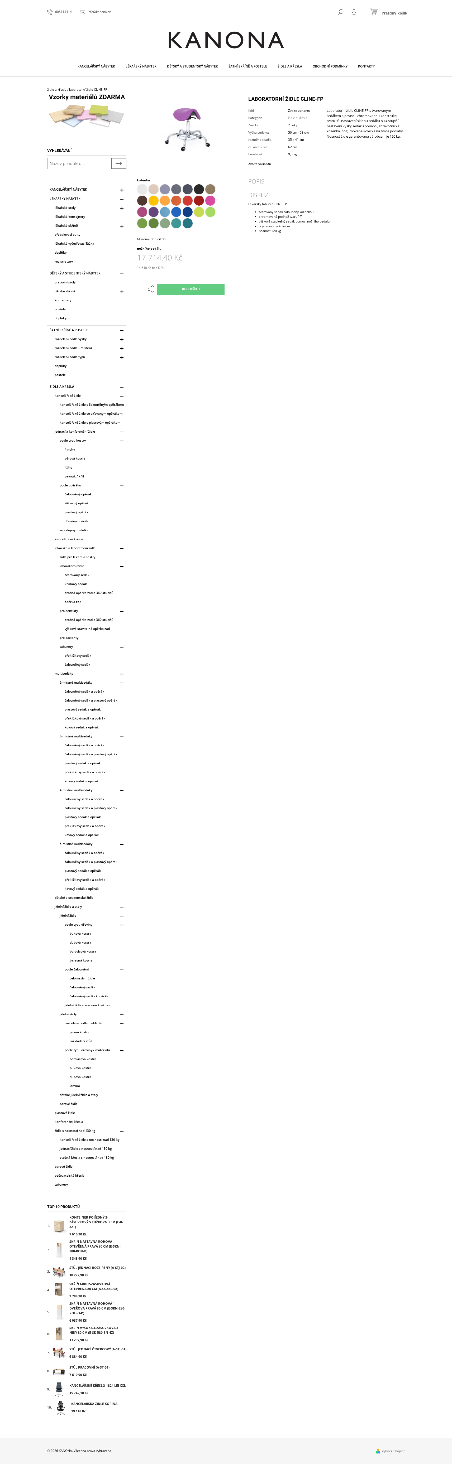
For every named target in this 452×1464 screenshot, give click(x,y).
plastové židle (65, 1112)
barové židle (69, 1103)
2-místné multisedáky (76, 682)
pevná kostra (79, 1032)
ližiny (68, 467)
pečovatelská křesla (69, 1175)
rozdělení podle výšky (71, 339)
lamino (75, 1086)
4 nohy (70, 449)
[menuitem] (96, 66)
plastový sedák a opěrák (83, 709)
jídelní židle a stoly (68, 906)
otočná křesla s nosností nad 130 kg (87, 1157)
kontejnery (63, 300)
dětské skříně (65, 291)
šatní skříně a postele (69, 330)
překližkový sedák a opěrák (85, 718)
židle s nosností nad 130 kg (75, 1130)
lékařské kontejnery (70, 216)
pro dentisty (69, 610)
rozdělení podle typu (70, 357)
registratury (64, 261)
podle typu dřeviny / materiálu (87, 1050)
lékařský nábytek (65, 198)
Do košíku (191, 289)
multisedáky (64, 673)
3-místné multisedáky (76, 736)
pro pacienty (69, 637)
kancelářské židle (68, 395)
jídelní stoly (68, 1014)
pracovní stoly (65, 282)
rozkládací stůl (81, 1041)
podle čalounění (77, 969)
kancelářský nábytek (68, 189)
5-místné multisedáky (76, 844)
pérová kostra (75, 458)
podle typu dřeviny (78, 924)
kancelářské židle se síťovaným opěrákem (91, 413)
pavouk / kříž (74, 476)
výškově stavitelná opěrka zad (87, 628)
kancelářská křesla (69, 539)
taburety (66, 646)
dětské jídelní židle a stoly (79, 1095)
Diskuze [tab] (260, 195)
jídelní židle (68, 915)
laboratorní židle (72, 566)
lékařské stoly (65, 207)
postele (60, 309)
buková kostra (80, 933)
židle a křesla (62, 386)
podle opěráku (70, 485)
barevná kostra (81, 960)
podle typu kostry (73, 440)
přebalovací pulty (67, 234)
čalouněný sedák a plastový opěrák (91, 700)
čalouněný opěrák (78, 494)
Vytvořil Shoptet (393, 1451)
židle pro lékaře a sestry (77, 557)
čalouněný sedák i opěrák (89, 996)
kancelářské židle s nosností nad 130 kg (90, 1139)
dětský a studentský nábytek (75, 273)
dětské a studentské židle (74, 897)
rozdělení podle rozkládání (84, 1023)
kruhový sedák (76, 584)
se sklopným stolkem (75, 530)
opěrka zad (73, 602)
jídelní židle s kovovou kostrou (87, 1005)
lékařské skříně (66, 225)
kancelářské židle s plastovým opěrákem (90, 422)
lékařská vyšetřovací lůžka (74, 243)
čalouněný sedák (77, 664)
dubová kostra (80, 942)
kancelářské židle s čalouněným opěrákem (92, 404)
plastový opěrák (76, 512)
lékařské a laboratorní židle (75, 548)
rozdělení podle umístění (73, 348)
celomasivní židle (82, 978)
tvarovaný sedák (77, 575)
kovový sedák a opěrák (82, 727)
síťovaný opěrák (77, 503)
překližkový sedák (78, 655)
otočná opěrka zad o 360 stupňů (89, 593)
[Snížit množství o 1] (152, 292)
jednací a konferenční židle (75, 431)
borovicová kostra (83, 951)
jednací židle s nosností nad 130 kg (86, 1148)
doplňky (60, 252)
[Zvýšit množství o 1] (152, 286)
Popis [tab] (256, 181)
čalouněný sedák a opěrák (84, 691)
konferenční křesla (69, 1121)
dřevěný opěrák (76, 521)
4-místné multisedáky (76, 790)
